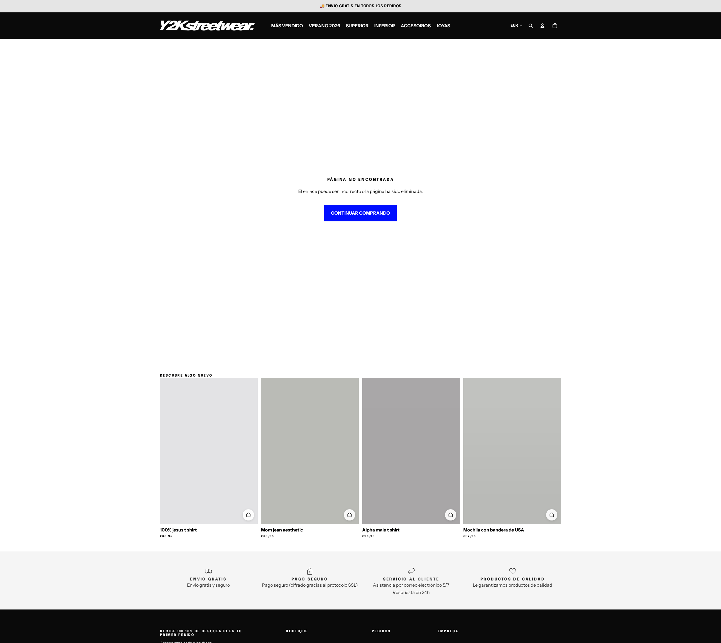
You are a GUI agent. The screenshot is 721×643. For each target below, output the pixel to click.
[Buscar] (530, 25)
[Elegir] (248, 514)
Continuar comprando (360, 213)
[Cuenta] (542, 25)
